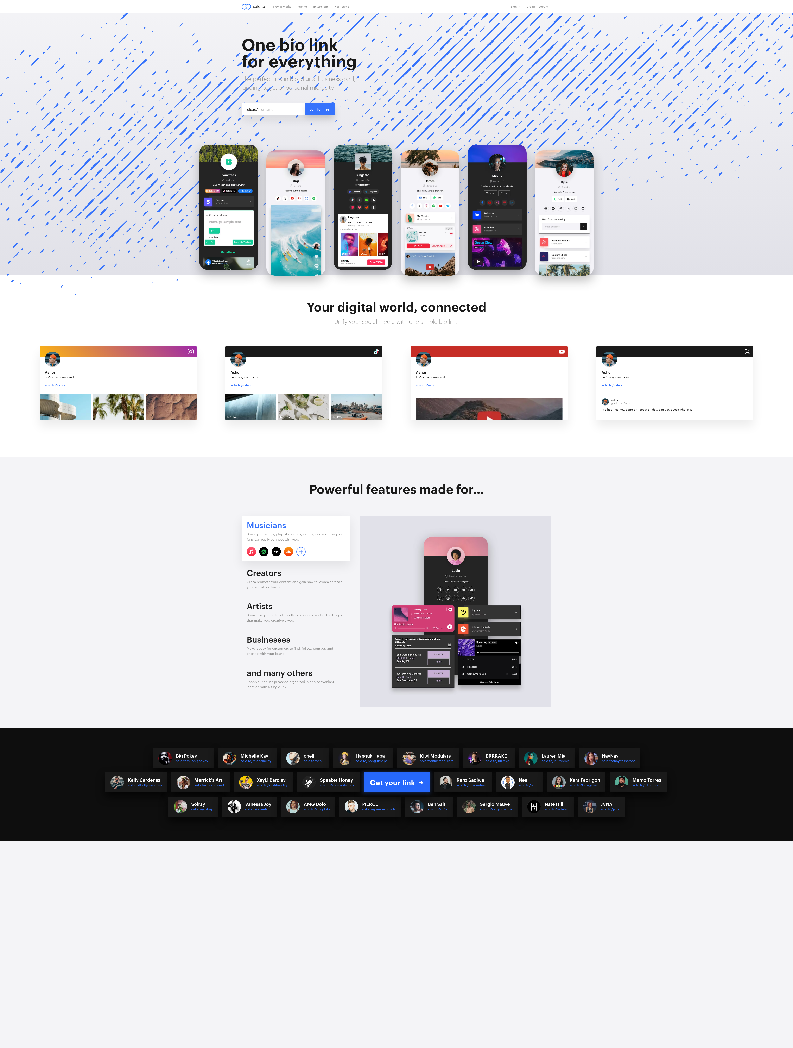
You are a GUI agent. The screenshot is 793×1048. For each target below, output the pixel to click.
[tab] (296, 538)
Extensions (321, 6)
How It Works (282, 6)
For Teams (342, 6)
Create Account (537, 6)
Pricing (302, 6)
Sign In (515, 6)
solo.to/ (252, 109)
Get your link (392, 782)
